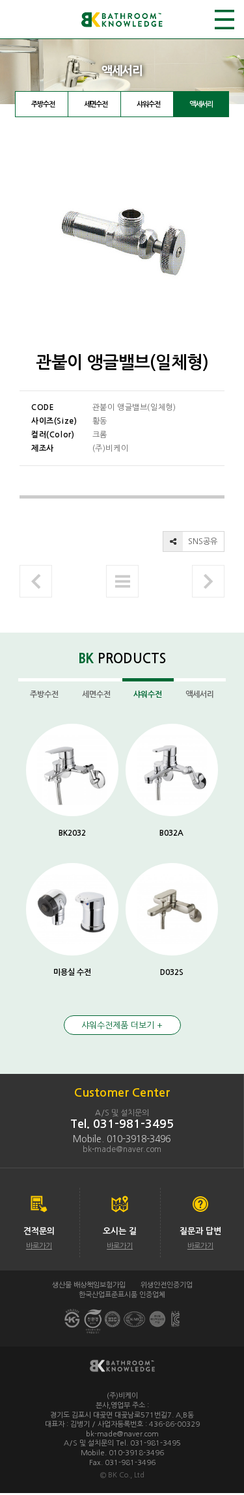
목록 (122, 581)
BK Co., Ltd (126, 1475)
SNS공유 (201, 541)
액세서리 (201, 104)
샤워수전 (148, 104)
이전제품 (36, 581)
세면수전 (95, 104)
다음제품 (208, 581)
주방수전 (43, 104)
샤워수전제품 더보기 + (122, 1025)
